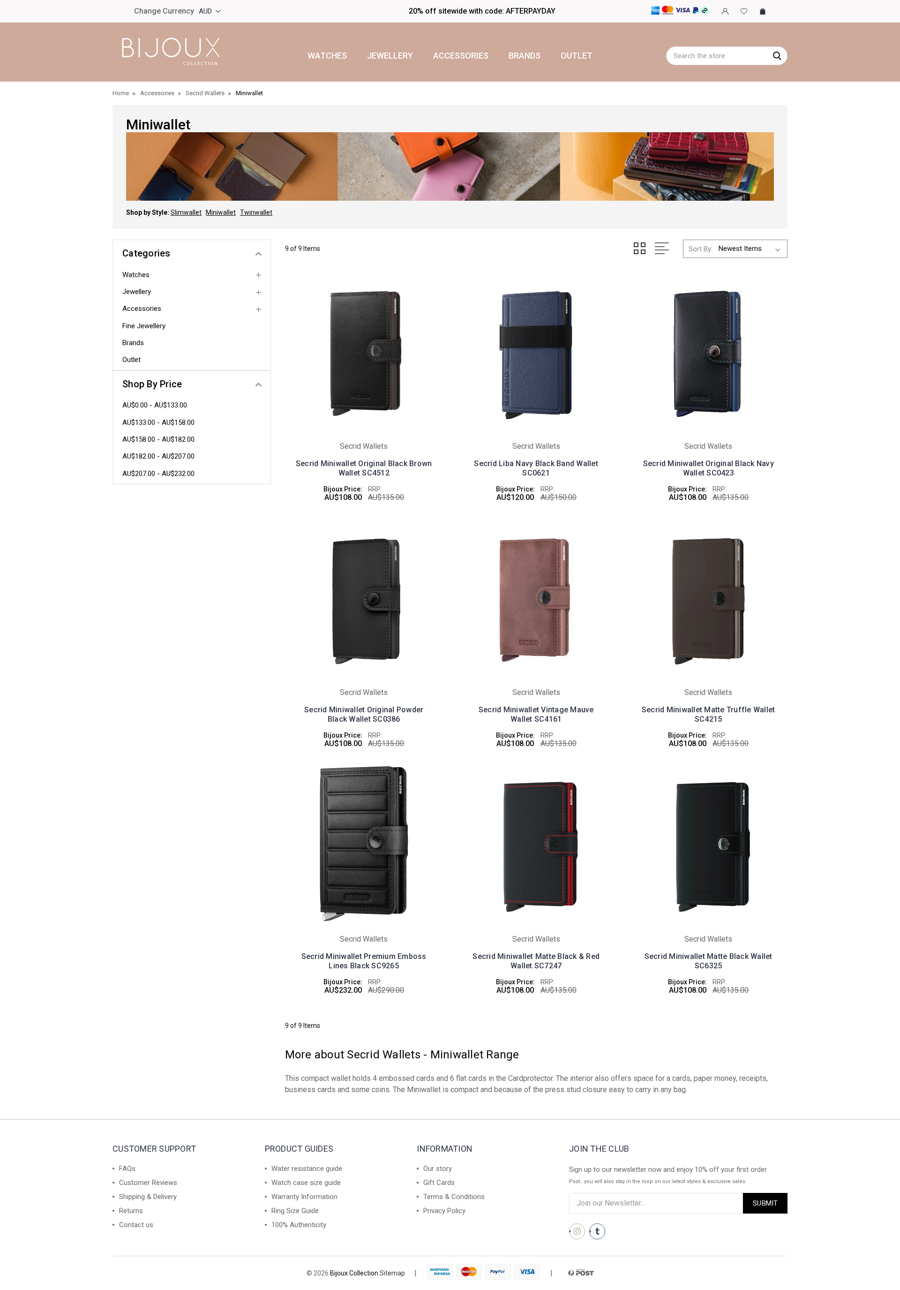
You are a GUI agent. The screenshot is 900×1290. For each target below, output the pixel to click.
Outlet (576, 56)
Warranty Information (304, 1196)
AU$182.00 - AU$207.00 (158, 456)
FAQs (127, 1168)
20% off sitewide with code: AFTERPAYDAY (482, 11)
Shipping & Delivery (148, 1196)
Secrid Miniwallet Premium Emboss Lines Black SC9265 (364, 961)
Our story (437, 1168)
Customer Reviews (148, 1182)
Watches (327, 56)
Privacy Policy (444, 1211)
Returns (131, 1211)
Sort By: (700, 249)
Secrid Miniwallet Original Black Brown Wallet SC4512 (364, 468)
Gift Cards (439, 1182)
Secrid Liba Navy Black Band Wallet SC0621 (536, 468)
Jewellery (390, 56)
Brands (524, 56)
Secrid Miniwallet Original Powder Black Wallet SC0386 (363, 714)
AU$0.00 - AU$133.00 (154, 405)
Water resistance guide (306, 1168)
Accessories (460, 56)
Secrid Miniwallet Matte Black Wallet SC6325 (708, 961)
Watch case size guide (306, 1182)
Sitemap (392, 1273)
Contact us (136, 1225)
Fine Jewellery (143, 326)
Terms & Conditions (454, 1196)
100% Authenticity (298, 1225)
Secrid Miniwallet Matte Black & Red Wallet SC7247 (536, 961)
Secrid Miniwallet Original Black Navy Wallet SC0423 (708, 468)
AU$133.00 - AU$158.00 (158, 422)
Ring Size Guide (295, 1211)
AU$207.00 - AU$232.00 (158, 473)
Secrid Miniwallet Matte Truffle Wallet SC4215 (708, 714)
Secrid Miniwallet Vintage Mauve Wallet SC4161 (536, 714)
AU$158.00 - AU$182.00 (158, 439)
